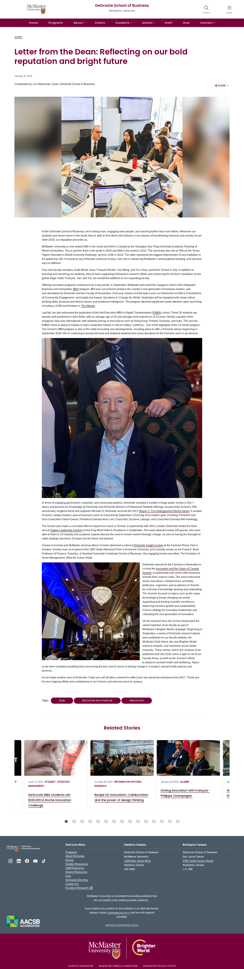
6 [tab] (106, 821)
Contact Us (72, 884)
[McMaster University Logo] (122, 948)
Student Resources (76, 864)
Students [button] (122, 23)
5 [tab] (98, 821)
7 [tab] (114, 821)
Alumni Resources (76, 872)
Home (33, 23)
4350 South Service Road (198, 861)
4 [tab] (90, 821)
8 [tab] (122, 821)
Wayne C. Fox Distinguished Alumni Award (164, 511)
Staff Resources (74, 868)
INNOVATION (137, 700)
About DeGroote (74, 856)
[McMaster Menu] (229, 9)
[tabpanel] (122, 772)
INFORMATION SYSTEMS (62, 782)
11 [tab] (145, 821)
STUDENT (188, 782)
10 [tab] (137, 821)
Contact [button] (206, 23)
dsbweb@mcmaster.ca (118, 912)
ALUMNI (118, 782)
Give (186, 23)
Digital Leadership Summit (66, 530)
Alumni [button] (147, 23)
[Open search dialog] (206, 9)
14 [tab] (169, 821)
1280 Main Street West (137, 861)
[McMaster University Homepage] (36, 9)
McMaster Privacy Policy (159, 966)
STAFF (18, 37)
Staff (168, 23)
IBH (76, 289)
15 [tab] (177, 821)
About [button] (78, 23)
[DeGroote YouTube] (36, 860)
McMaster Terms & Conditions (118, 966)
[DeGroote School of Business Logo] (23, 848)
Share (223, 85)
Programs (55, 23)
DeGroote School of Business (122, 5)
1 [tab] (66, 821)
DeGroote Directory (76, 880)
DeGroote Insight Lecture (148, 545)
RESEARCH (34, 786)
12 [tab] (153, 821)
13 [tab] (161, 821)
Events (100, 23)
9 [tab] (129, 821)
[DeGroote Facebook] (27, 860)
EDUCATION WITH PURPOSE (97, 700)
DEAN (62, 700)
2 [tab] (74, 821)
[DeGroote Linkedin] (19, 860)
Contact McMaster (80, 966)
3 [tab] (82, 821)
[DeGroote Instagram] (11, 860)
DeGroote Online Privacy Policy (122, 924)
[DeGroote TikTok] (43, 860)
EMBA (157, 312)
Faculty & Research (77, 888)
